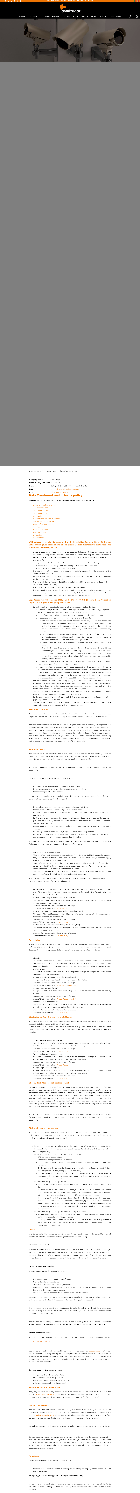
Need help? (116, 16)
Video (94, 16)
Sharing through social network (46, 521)
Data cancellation (40, 530)
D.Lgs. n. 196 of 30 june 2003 (45, 505)
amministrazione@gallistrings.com (65, 489)
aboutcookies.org (96, 1351)
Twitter (11, 1)
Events (84, 16)
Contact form (38, 538)
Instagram (14, 1)
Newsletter (38, 535)
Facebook (5, 1)
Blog (75, 16)
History (104, 16)
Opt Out (72, 985)
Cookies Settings (40, 1341)
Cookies (36, 527)
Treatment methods (41, 510)
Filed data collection (41, 532)
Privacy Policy (62, 908)
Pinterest (21, 1)
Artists (66, 16)
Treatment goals (40, 513)
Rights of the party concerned (45, 524)
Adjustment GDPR (40, 508)
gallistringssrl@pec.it (59, 492)
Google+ (8, 1)
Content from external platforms (46, 519)
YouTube (17, 1)
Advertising (38, 516)
